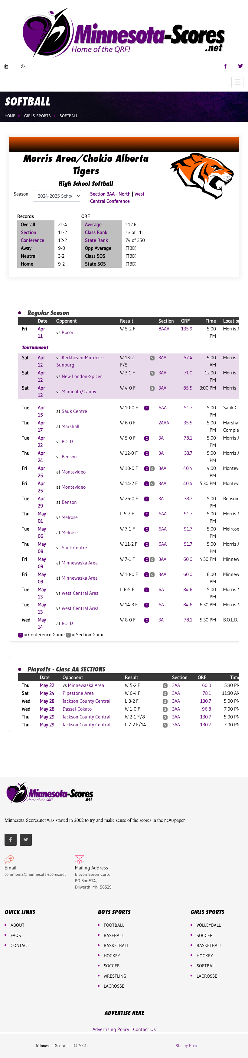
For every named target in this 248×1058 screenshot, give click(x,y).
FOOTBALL (114, 925)
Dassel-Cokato (77, 709)
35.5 (188, 423)
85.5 (187, 388)
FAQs (16, 935)
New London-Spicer (82, 376)
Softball (69, 116)
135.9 (186, 329)
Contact (20, 945)
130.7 (205, 701)
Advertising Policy (111, 1029)
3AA (162, 357)
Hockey (205, 956)
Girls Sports (37, 116)
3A (161, 438)
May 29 (47, 717)
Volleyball (209, 925)
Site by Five (186, 1045)
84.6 (187, 589)
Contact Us (144, 1029)
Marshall (70, 426)
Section (28, 232)
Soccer (112, 966)
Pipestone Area (78, 693)
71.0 (188, 373)
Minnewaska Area (80, 563)
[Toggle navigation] (237, 82)
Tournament (35, 347)
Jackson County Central (86, 701)
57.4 (188, 357)
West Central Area (80, 593)
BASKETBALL (116, 945)
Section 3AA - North (110, 194)
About (17, 925)
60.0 (187, 559)
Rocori (68, 332)
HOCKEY (112, 956)
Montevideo (74, 472)
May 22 (47, 685)
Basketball (209, 945)
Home (10, 116)
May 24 (47, 693)
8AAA (163, 329)
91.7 (188, 514)
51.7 (188, 407)
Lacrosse (114, 986)
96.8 (206, 709)
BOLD (67, 441)
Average (93, 224)
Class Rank (96, 232)
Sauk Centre (74, 411)
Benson (69, 457)
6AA (162, 407)
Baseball (114, 935)
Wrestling (115, 976)
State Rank (96, 240)
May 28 (47, 701)
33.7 (188, 453)
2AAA (163, 423)
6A (161, 589)
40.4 (187, 468)
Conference (32, 240)
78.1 (188, 438)
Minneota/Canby (79, 391)
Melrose (70, 517)
